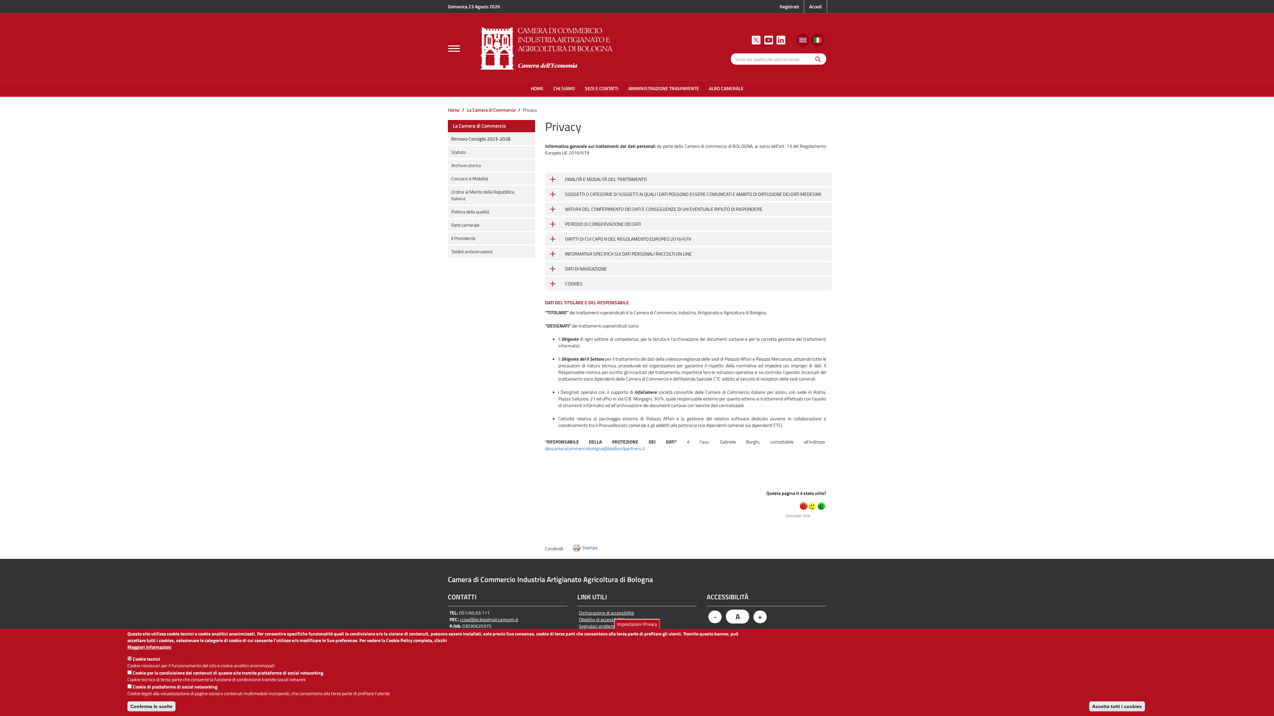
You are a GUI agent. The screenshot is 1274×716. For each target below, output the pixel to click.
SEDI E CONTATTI (601, 88)
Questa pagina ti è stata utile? (796, 493)
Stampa (590, 547)
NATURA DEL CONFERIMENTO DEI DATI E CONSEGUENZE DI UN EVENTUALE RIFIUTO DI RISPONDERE (663, 209)
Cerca (816, 58)
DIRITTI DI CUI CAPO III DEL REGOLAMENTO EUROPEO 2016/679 (628, 238)
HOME (537, 88)
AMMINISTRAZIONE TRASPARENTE (663, 88)
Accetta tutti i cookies (1117, 706)
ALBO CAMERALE (726, 88)
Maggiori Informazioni (149, 647)
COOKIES (574, 283)
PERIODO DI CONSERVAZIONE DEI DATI (603, 223)
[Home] (546, 47)
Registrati (789, 6)
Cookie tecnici (146, 658)
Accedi (815, 6)
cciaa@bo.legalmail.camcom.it (489, 619)
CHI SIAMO (564, 88)
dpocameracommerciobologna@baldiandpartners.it (595, 448)
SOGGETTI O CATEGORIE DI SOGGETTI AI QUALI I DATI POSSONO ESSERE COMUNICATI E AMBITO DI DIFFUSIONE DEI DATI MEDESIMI (693, 194)
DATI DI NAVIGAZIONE (586, 268)
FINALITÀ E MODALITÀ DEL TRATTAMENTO (606, 179)
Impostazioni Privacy (637, 624)
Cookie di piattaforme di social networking (175, 686)
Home (454, 109)
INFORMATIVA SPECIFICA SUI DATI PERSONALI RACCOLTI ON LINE (628, 253)
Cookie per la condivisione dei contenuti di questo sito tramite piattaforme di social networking (228, 672)
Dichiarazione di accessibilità (606, 613)
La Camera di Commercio (491, 109)
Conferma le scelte (151, 706)
